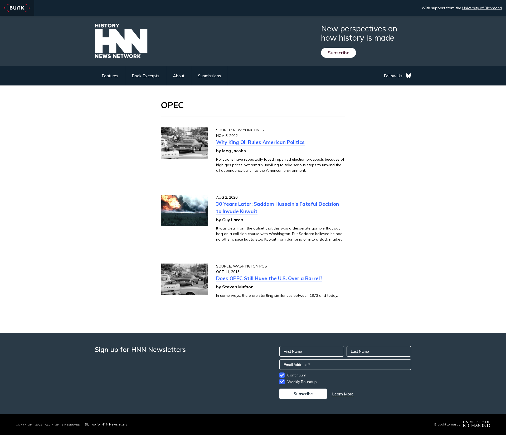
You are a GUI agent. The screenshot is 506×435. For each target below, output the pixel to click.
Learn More (343, 393)
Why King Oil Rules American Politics (260, 142)
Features (110, 75)
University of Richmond (482, 8)
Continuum (296, 375)
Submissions (209, 75)
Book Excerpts (145, 75)
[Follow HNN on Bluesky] (408, 75)
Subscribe (338, 53)
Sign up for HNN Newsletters (106, 424)
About (178, 75)
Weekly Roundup (302, 381)
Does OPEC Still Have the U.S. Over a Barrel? (269, 278)
